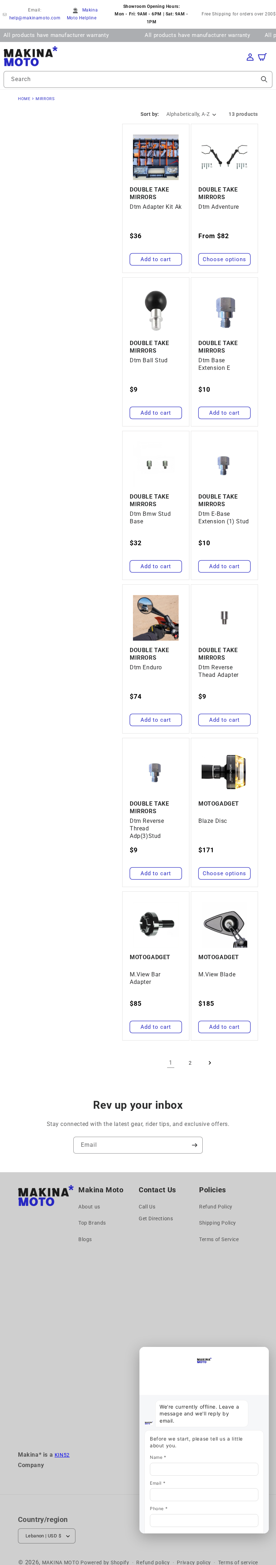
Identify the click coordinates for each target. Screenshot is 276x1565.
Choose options (224, 259)
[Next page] (209, 1063)
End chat (154, 1353)
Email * (157, 1483)
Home (24, 98)
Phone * (158, 1508)
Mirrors (45, 98)
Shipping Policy (217, 1223)
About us (89, 1207)
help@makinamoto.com (34, 17)
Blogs (85, 1239)
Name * (158, 1457)
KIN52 (62, 1455)
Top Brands (92, 1223)
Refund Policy (216, 1207)
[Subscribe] (194, 1145)
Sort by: (150, 114)
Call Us (147, 1207)
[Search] (264, 79)
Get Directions (156, 1218)
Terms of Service (219, 1239)
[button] (266, 57)
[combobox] (138, 79)
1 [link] (170, 1062)
